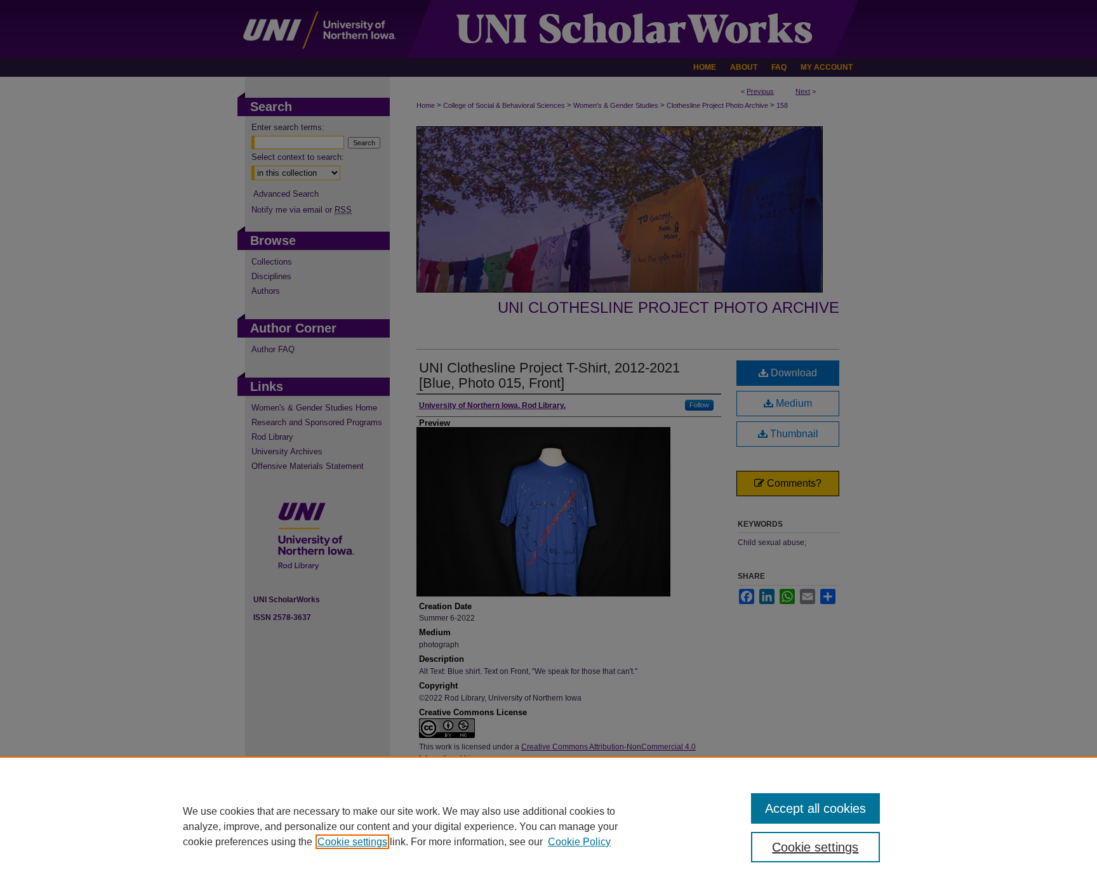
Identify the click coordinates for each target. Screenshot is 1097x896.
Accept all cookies (815, 808)
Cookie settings (352, 841)
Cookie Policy (579, 841)
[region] (548, 826)
